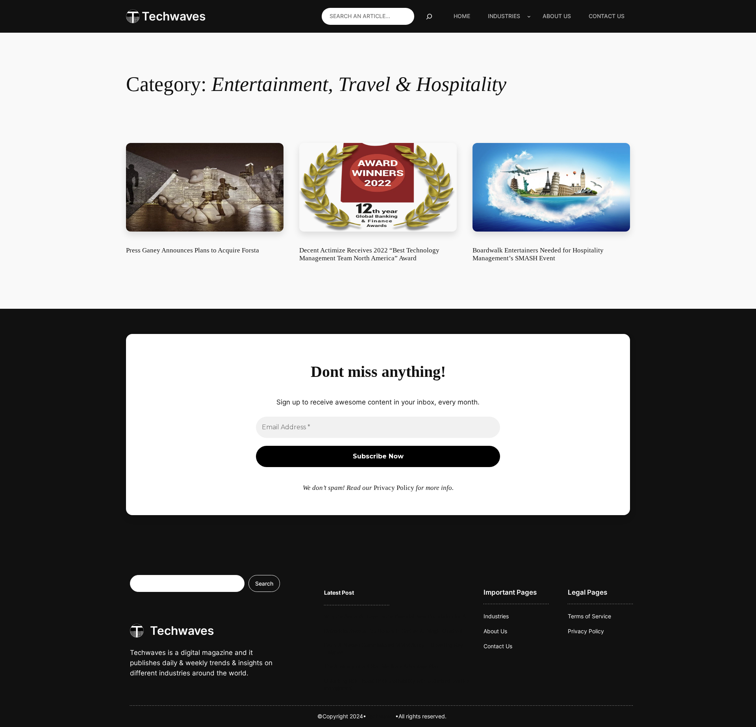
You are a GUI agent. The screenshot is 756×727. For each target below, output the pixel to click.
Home (462, 16)
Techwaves (174, 16)
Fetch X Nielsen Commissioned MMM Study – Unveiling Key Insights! (393, 648)
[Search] (429, 16)
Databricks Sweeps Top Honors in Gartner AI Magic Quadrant (393, 631)
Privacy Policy (394, 487)
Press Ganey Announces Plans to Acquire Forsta (192, 250)
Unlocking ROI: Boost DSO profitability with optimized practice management (396, 684)
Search (264, 583)
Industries (504, 16)
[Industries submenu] (529, 16)
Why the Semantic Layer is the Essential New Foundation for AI (396, 616)
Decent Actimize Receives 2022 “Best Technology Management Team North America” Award (369, 254)
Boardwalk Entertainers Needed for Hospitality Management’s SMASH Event (538, 254)
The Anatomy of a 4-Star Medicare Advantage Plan (381, 666)
